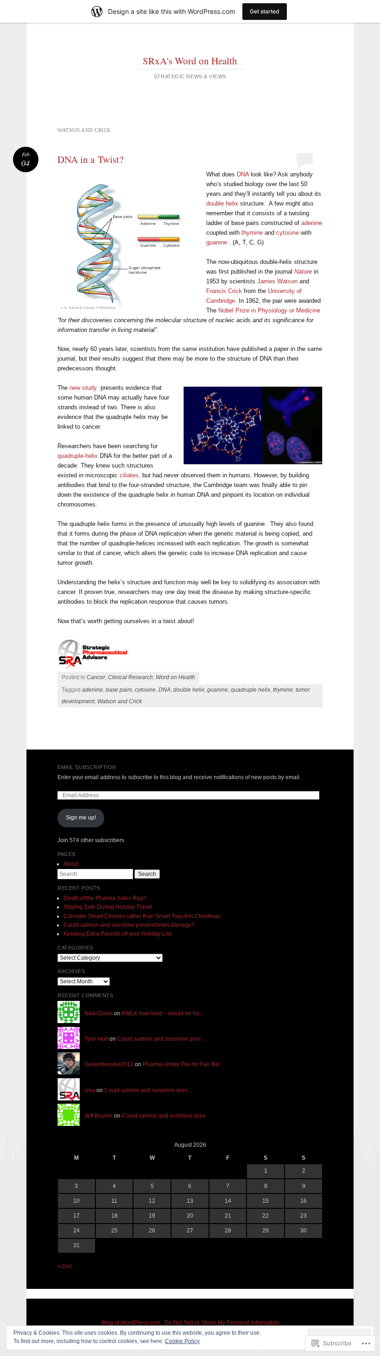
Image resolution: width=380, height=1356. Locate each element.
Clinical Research (130, 677)
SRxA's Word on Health (190, 60)
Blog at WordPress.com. (131, 1322)
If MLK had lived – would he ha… (163, 1013)
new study (83, 387)
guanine (216, 242)
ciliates (129, 475)
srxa (89, 1090)
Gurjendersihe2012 (108, 1064)
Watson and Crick (119, 701)
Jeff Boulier (98, 1115)
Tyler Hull (96, 1039)
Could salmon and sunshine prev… (161, 1039)
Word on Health (175, 677)
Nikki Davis (98, 1013)
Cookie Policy (182, 1341)
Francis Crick (225, 290)
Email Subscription (86, 767)
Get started (264, 11)
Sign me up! (81, 817)
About (70, 864)
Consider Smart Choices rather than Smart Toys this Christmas (141, 916)
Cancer (96, 677)
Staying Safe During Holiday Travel (107, 907)
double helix (222, 203)
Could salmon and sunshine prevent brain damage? (129, 925)
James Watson (277, 281)
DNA (243, 174)
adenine (311, 222)
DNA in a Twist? (90, 159)
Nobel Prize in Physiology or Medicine (269, 310)
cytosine (287, 232)
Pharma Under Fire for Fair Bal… (184, 1064)
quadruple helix (250, 690)
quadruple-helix (77, 455)
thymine (252, 232)
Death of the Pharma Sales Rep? (104, 898)
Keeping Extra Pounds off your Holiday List (117, 934)
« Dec (64, 1266)
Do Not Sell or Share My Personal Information (222, 1322)
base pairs (119, 690)
